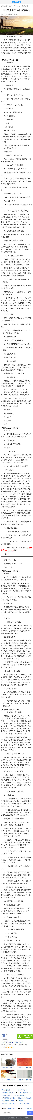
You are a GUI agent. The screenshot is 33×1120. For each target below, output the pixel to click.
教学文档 (17, 6)
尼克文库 (14, 1118)
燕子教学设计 (6, 1090)
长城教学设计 (21, 1101)
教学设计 (25, 6)
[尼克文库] (16, 2)
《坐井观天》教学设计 (8, 1103)
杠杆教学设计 (21, 1095)
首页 (10, 6)
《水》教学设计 (22, 1090)
